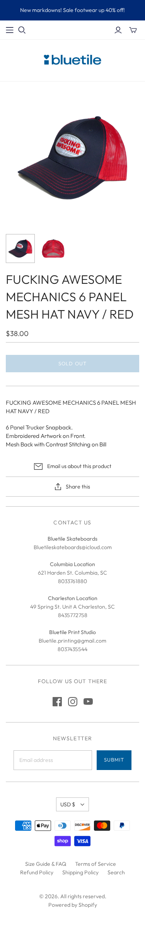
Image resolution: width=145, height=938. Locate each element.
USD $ (67, 804)
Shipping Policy (80, 872)
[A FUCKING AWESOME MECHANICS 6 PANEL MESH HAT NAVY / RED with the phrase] (20, 248)
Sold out (72, 363)
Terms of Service (95, 863)
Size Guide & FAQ (45, 863)
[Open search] (22, 30)
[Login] (118, 30)
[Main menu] (10, 30)
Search (116, 872)
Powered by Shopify (72, 904)
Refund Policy (36, 872)
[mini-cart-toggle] (133, 30)
